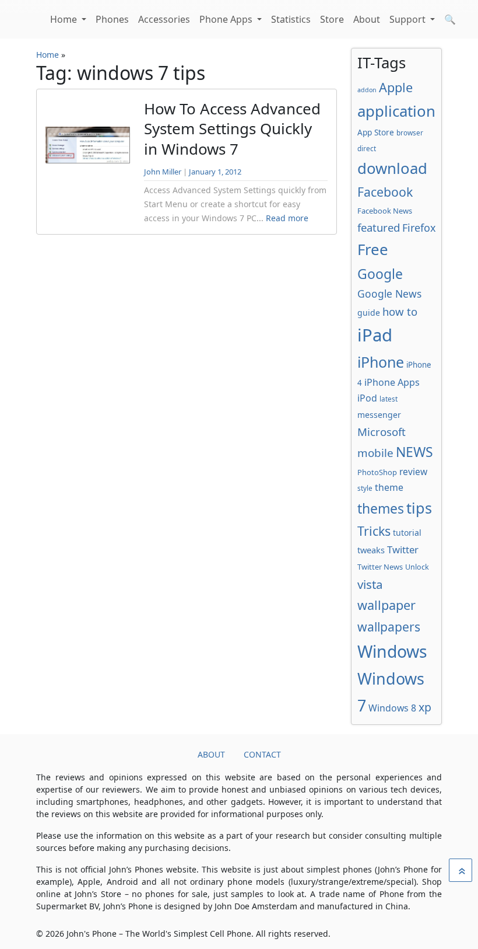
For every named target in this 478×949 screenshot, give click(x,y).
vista (370, 584)
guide (368, 312)
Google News (389, 294)
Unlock (417, 567)
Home (64, 19)
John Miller (162, 171)
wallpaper (386, 604)
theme (389, 487)
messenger (379, 414)
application (396, 110)
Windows (392, 651)
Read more (287, 218)
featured (378, 227)
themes (380, 508)
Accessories (164, 19)
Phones (112, 19)
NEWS (414, 451)
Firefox (418, 228)
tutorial (407, 532)
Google (380, 273)
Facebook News (384, 210)
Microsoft (381, 431)
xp (425, 707)
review (413, 471)
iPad (374, 335)
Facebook (385, 191)
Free (372, 249)
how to (399, 311)
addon (367, 90)
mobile (375, 452)
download (392, 168)
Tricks (374, 530)
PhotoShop (377, 472)
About (366, 19)
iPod (367, 398)
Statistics (291, 19)
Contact (262, 754)
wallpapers (388, 626)
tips (419, 508)
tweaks (371, 550)
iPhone (380, 362)
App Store (375, 132)
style (364, 488)
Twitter (403, 549)
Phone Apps (227, 19)
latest (388, 398)
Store (332, 19)
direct (366, 148)
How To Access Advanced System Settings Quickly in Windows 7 (232, 128)
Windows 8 (392, 708)
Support (408, 19)
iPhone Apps (392, 382)
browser (409, 132)
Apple (396, 87)
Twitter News (380, 566)
